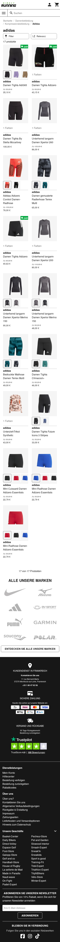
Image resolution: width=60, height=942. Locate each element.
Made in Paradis (11, 873)
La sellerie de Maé (12, 869)
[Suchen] (11, 12)
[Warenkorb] (56, 4)
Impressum (8, 813)
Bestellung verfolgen (13, 780)
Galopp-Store (9, 855)
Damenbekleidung (24, 20)
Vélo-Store (37, 877)
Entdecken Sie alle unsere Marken (30, 649)
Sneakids (36, 855)
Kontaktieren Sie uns (30, 675)
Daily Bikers (9, 840)
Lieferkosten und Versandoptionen (21, 821)
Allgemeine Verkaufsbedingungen (21, 806)
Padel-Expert (9, 884)
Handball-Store (10, 862)
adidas (7, 81)
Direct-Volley (9, 843)
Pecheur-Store (39, 836)
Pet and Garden (39, 840)
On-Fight (7, 880)
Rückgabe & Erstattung (15, 809)
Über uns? (8, 798)
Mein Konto (8, 772)
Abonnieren (30, 915)
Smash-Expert (39, 847)
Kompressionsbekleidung (17, 23)
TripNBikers (37, 873)
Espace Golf (9, 847)
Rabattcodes (9, 787)
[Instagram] (30, 937)
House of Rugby (11, 866)
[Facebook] (22, 937)
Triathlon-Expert (40, 869)
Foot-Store (8, 851)
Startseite (7, 20)
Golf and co (8, 858)
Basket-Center (10, 836)
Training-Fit (37, 862)
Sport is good (38, 858)
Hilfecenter (8, 776)
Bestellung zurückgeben (30, 733)
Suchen (18, 13)
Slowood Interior (40, 843)
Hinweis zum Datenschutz (16, 824)
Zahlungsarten (10, 817)
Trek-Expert (37, 866)
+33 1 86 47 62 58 (30, 685)
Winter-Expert (38, 880)
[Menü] (3, 13)
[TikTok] (37, 937)
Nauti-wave (8, 877)
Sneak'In (36, 851)
